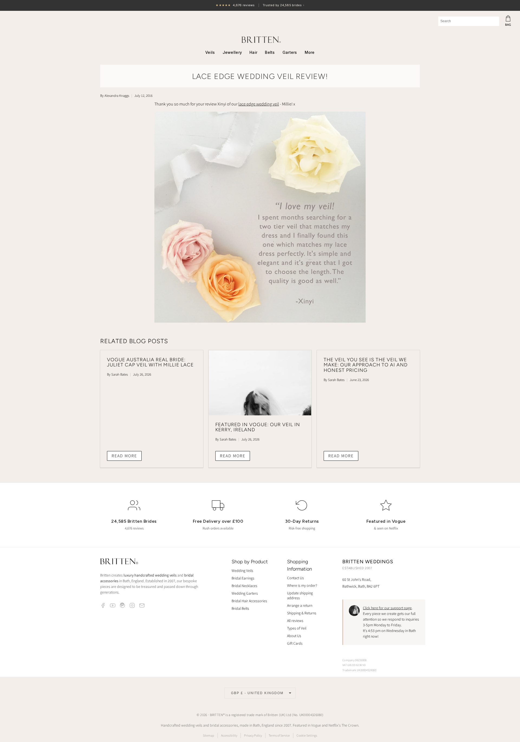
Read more (124, 456)
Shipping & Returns (301, 613)
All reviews (295, 620)
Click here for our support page (387, 607)
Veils (210, 52)
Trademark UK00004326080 (359, 670)
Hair (253, 52)
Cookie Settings (307, 735)
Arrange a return (299, 605)
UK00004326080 (310, 715)
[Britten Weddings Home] (119, 562)
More (310, 52)
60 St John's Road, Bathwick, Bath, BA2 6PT (360, 583)
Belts (270, 52)
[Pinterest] (122, 605)
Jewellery (232, 52)
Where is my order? (302, 585)
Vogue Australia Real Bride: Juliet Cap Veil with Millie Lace (150, 362)
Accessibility (229, 735)
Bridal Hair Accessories (249, 600)
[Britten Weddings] (260, 39)
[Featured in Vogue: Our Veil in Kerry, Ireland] (260, 382)
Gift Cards (295, 643)
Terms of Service (279, 735)
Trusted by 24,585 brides (260, 5)
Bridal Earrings (243, 578)
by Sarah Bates (117, 374)
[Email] (142, 605)
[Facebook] (103, 605)
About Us (294, 635)
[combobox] (468, 21)
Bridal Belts (240, 608)
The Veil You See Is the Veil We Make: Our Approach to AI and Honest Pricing (366, 365)
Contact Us (295, 577)
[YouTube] (112, 605)
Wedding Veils (242, 570)
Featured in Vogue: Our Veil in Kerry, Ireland (257, 427)
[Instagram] (132, 605)
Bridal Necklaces (244, 585)
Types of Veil (296, 628)
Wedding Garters (245, 593)
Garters (289, 52)
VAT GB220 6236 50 (353, 665)
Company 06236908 (354, 660)
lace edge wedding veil (258, 104)
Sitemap (208, 735)
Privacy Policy (253, 735)
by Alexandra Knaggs (114, 95)
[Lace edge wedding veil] (260, 321)
